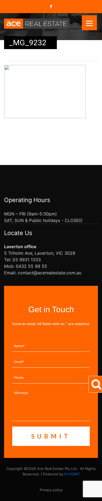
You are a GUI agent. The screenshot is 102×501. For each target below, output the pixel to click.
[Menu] (89, 22)
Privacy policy (51, 490)
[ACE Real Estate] (36, 23)
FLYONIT (71, 474)
